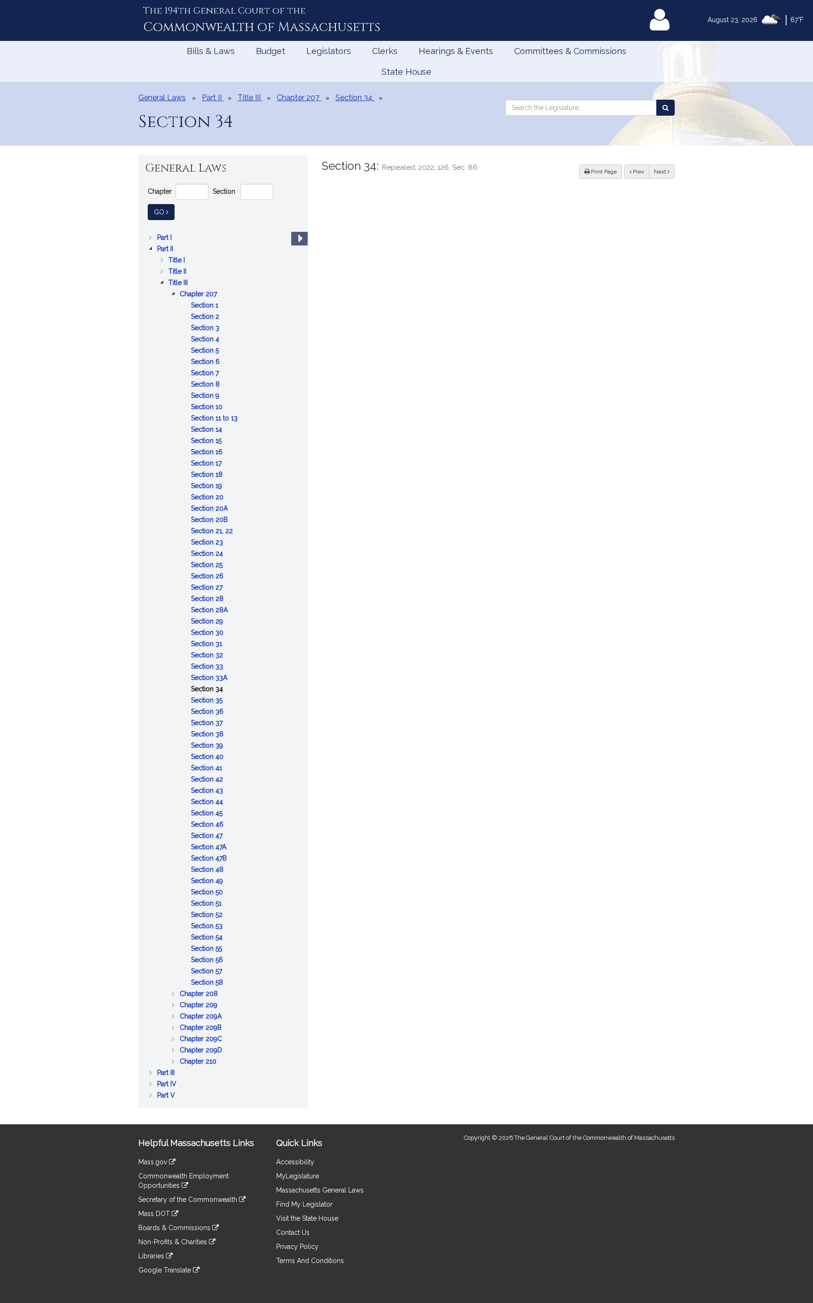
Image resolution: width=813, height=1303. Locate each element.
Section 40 (208, 757)
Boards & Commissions (175, 1228)
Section (224, 191)
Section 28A (210, 611)
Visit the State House (307, 1218)
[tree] (223, 666)
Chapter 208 (200, 994)
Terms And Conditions (310, 1260)
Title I (177, 261)
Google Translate (165, 1270)
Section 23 (208, 543)
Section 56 (208, 960)
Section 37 (207, 723)
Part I (165, 238)
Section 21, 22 (213, 532)
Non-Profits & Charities (173, 1242)
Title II (178, 272)
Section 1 (205, 306)
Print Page (603, 171)
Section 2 (206, 317)
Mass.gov (153, 1162)
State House (406, 72)
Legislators (328, 51)
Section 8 (206, 385)
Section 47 (207, 836)
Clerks (385, 51)
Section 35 (207, 701)
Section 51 (207, 904)
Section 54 (207, 938)
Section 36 (208, 712)
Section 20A (210, 509)
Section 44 (208, 802)
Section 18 (207, 475)
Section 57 (207, 972)
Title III (179, 283)
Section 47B (210, 859)
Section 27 (207, 588)
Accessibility (295, 1162)
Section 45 (207, 814)
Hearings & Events (456, 51)
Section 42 (208, 780)
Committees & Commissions (570, 51)
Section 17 (207, 464)
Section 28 (208, 599)
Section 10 (207, 407)
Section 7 (206, 374)
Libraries (152, 1256)
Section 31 (207, 644)
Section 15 (207, 441)
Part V (167, 1096)
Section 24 (208, 554)
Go (164, 212)
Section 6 (206, 362)
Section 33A (210, 678)
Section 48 (208, 870)
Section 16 (207, 453)
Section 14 (207, 430)
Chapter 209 (199, 1006)
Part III (166, 1073)
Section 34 (208, 690)
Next (661, 171)
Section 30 (208, 633)
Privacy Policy (297, 1246)
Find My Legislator (304, 1204)
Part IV (167, 1085)
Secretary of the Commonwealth (188, 1199)
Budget (270, 51)
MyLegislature (297, 1176)
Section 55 (207, 949)
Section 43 (208, 791)
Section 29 (208, 622)
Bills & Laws (211, 51)
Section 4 (206, 340)
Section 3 (206, 328)
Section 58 (208, 983)
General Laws (162, 97)
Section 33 (208, 667)
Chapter (160, 191)
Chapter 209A (201, 1017)
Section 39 (208, 746)
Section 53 (207, 927)
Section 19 (207, 486)
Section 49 (208, 881)
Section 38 (208, 735)
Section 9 (206, 396)
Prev (640, 171)
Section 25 (207, 565)
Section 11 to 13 (215, 419)
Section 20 (208, 498)
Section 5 (206, 351)
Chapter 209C (202, 1039)
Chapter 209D (202, 1051)
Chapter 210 (199, 1062)
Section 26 (208, 577)
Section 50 (208, 893)
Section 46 (208, 825)
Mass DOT (155, 1213)
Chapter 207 (199, 295)
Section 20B (210, 520)
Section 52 (207, 915)
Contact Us (293, 1232)
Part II (166, 249)
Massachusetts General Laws (320, 1190)
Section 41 (207, 769)
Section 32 (208, 656)
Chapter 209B (201, 1028)
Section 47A (209, 848)
